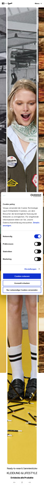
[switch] (37, 244)
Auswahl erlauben (22, 283)
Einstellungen (30, 269)
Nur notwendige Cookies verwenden (22, 290)
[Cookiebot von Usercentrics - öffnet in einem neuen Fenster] (31, 195)
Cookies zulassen (22, 276)
